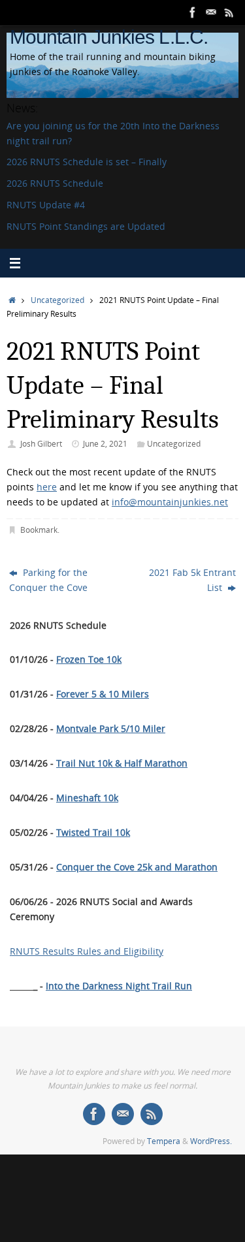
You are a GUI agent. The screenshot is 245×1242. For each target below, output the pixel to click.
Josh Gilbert (41, 443)
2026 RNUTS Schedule (55, 183)
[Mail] (211, 12)
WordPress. (211, 1141)
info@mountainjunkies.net (170, 502)
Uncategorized (57, 300)
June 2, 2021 (105, 443)
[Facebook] (193, 12)
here (47, 487)
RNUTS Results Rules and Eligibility (86, 951)
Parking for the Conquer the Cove (48, 580)
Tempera (163, 1141)
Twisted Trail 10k (93, 832)
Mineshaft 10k (87, 798)
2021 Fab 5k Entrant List (192, 580)
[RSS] (229, 12)
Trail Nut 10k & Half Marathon (122, 763)
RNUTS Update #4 (46, 205)
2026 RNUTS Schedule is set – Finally (87, 162)
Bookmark (38, 529)
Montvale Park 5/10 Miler (110, 729)
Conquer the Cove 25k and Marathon (137, 867)
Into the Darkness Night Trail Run (119, 986)
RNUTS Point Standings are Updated (86, 226)
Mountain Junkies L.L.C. (109, 37)
